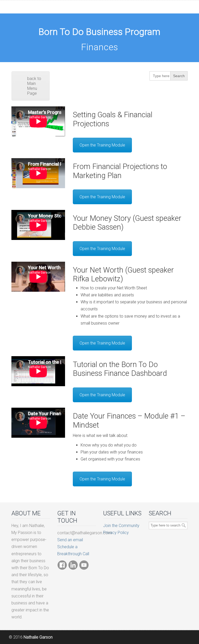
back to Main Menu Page (34, 86)
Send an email (70, 539)
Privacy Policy (116, 532)
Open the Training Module (102, 145)
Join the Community (121, 525)
